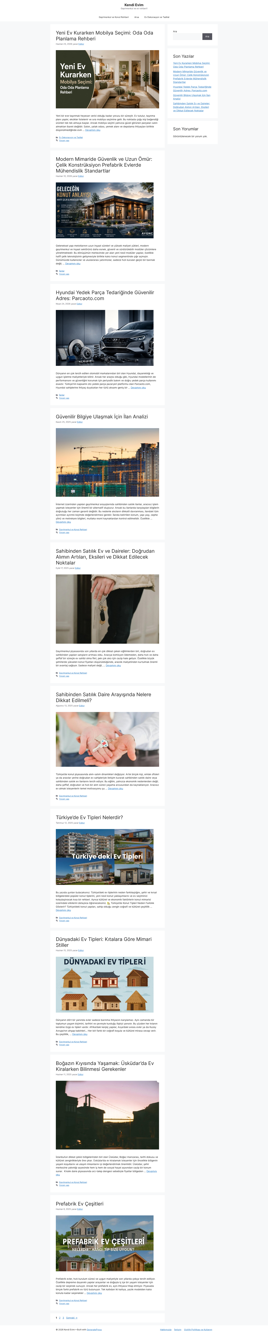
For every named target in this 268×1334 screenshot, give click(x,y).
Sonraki (71, 1317)
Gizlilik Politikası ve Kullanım (198, 1329)
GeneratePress (94, 1329)
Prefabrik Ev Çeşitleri (79, 1204)
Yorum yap (64, 140)
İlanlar (61, 271)
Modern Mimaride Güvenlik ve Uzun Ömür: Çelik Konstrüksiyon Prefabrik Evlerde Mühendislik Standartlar (104, 165)
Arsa (136, 17)
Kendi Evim (134, 5)
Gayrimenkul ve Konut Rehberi (114, 17)
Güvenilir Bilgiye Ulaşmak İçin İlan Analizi (102, 416)
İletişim (177, 1329)
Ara (175, 31)
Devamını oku (92, 130)
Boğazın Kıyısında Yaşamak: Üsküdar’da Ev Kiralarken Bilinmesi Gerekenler (105, 1066)
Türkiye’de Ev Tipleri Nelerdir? (89, 817)
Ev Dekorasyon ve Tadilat (156, 17)
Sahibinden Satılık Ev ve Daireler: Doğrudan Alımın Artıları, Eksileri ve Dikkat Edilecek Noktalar (105, 557)
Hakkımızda (165, 1329)
